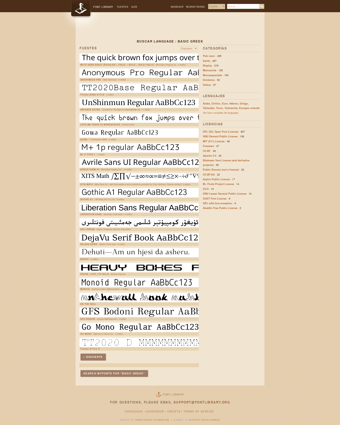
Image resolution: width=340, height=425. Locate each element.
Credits (174, 411)
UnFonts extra (90, 110)
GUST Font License (214, 198)
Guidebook (155, 411)
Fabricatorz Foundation (152, 420)
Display (207, 65)
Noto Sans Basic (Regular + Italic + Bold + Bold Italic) (117, 65)
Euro (225, 103)
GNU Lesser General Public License (224, 193)
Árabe (206, 103)
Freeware (208, 146)
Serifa (206, 61)
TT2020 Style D (90, 349)
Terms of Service (199, 411)
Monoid (85, 289)
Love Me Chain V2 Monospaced (100, 125)
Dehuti (84, 259)
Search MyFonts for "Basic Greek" (114, 373)
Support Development (204, 420)
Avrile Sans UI (89, 169)
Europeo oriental (249, 108)
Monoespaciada (212, 75)
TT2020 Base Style (92, 95)
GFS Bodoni (87, 319)
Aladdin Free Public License (220, 208)
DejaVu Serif (88, 244)
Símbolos (209, 80)
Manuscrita (209, 70)
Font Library (173, 394)
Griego (244, 103)
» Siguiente (93, 357)
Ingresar (177, 6)
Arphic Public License (216, 179)
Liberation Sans (91, 214)
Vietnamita (231, 108)
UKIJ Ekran (87, 229)
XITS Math (86, 184)
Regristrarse (195, 6)
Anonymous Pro (90, 80)
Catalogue (134, 411)
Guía (134, 6)
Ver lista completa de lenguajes (220, 113)
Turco (219, 108)
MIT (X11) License (214, 141)
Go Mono (86, 334)
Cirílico (216, 103)
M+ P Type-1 (87, 154)
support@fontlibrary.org (202, 402)
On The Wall (88, 304)
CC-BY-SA (209, 174)
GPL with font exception (217, 203)
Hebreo (233, 103)
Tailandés (208, 108)
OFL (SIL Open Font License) (220, 131)
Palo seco (209, 56)
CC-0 (206, 189)
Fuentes (122, 6)
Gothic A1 (86, 199)
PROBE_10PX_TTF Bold (94, 274)
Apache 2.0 (209, 155)
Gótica (207, 85)
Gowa (83, 139)
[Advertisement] (170, 29)
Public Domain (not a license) (221, 169)
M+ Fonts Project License (218, 184)
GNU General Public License (220, 136)
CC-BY (207, 151)
